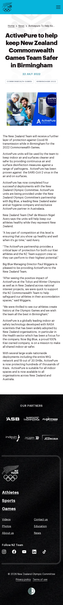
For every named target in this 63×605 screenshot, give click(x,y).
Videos (6, 519)
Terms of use (40, 579)
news (21, 26)
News (37, 533)
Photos (6, 526)
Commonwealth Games (19, 81)
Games (9, 509)
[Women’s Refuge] (31, 591)
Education (40, 526)
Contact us (41, 519)
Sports (8, 501)
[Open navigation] (58, 7)
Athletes (10, 492)
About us (8, 533)
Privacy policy (23, 579)
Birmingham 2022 (46, 81)
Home (11, 26)
